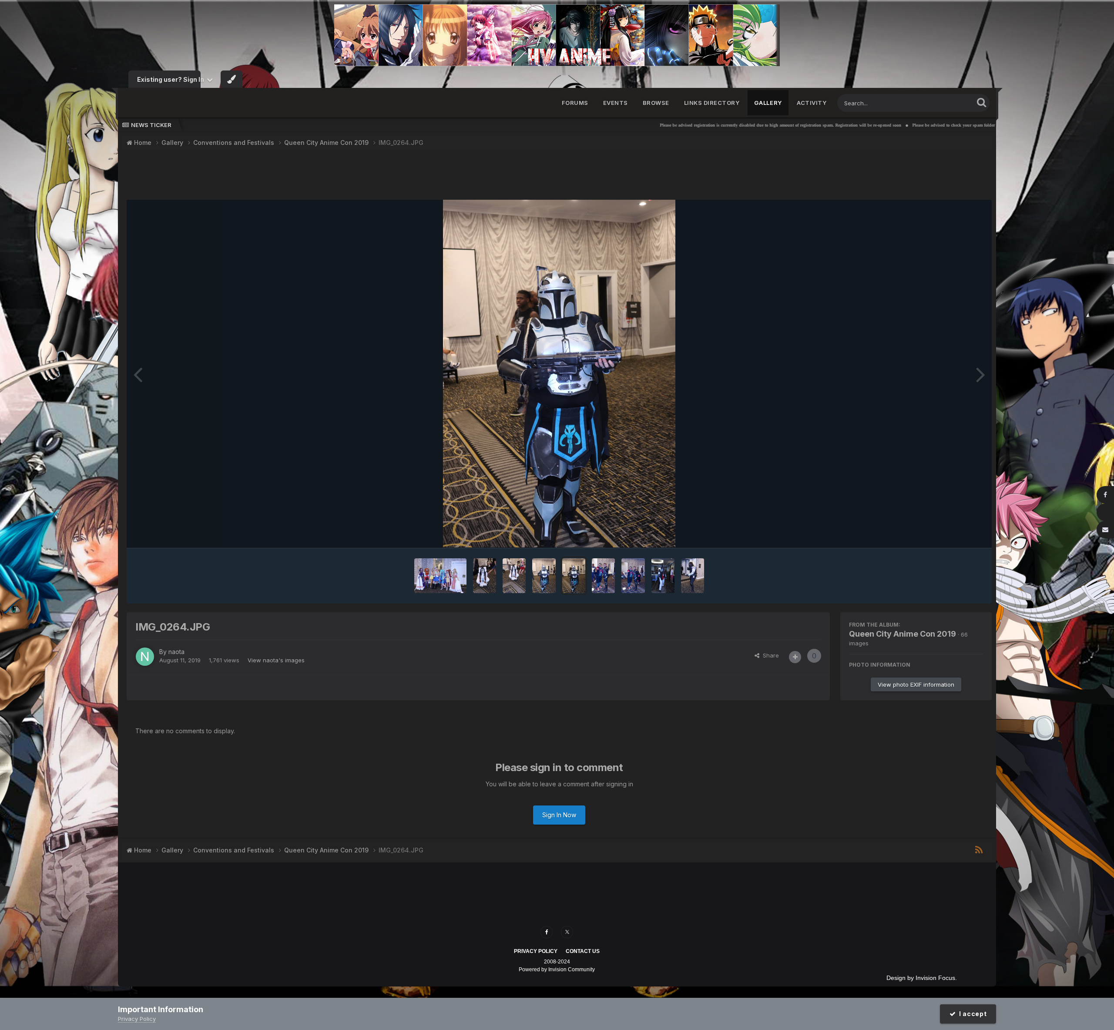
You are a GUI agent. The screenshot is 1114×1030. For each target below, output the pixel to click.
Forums (575, 102)
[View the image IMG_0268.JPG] (440, 575)
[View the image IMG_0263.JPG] (603, 575)
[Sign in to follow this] (795, 657)
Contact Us (583, 951)
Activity (811, 102)
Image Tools (956, 532)
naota (176, 651)
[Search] (981, 102)
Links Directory (712, 102)
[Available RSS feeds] (978, 850)
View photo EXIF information (916, 684)
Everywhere (946, 103)
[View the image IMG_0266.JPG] (514, 575)
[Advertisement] (559, 177)
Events (615, 102)
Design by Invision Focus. (921, 977)
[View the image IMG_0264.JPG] (573, 575)
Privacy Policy (535, 951)
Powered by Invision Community (557, 969)
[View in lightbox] (559, 374)
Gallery (768, 102)
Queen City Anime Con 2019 (902, 633)
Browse (656, 102)
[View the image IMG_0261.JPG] (662, 575)
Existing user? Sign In (172, 79)
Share (769, 655)
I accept (971, 1013)
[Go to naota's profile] (144, 656)
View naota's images (276, 660)
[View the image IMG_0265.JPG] (543, 575)
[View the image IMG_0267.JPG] (484, 575)
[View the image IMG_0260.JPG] (692, 575)
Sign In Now (559, 815)
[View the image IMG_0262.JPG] (632, 575)
